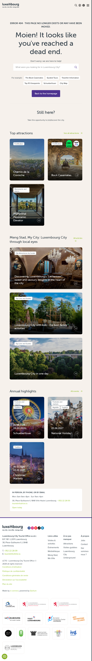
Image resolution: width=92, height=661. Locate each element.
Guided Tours (52, 77)
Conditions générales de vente (15, 575)
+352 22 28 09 (64, 500)
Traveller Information (70, 77)
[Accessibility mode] (80, 5)
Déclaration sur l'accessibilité (14, 579)
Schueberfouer (50, 83)
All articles (77, 238)
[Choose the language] (83, 5)
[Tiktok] (39, 527)
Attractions (68, 543)
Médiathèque (54, 551)
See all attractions (71, 133)
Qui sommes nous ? (85, 551)
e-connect (14, 590)
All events (75, 391)
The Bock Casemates (34, 77)
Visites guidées (70, 547)
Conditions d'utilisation (12, 567)
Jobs (83, 540)
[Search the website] (76, 5)
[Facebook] (29, 527)
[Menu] (88, 5)
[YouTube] (35, 527)
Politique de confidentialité (13, 571)
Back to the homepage (46, 93)
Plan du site (7, 584)
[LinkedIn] (42, 527)
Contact (84, 544)
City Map (63, 83)
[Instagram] (32, 527)
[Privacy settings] (4, 656)
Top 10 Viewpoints (32, 83)
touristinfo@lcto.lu (19, 503)
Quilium (33, 590)
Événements (53, 547)
